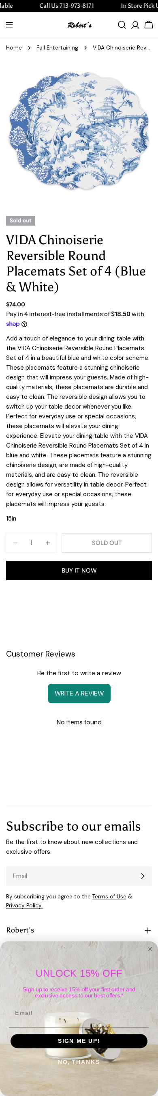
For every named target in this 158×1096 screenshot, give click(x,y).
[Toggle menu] (9, 25)
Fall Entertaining (57, 47)
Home (14, 47)
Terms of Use (109, 896)
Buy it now (79, 570)
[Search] (122, 25)
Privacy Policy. (24, 905)
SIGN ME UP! (79, 1041)
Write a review (79, 693)
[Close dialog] (150, 949)
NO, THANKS (79, 1062)
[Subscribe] (142, 876)
